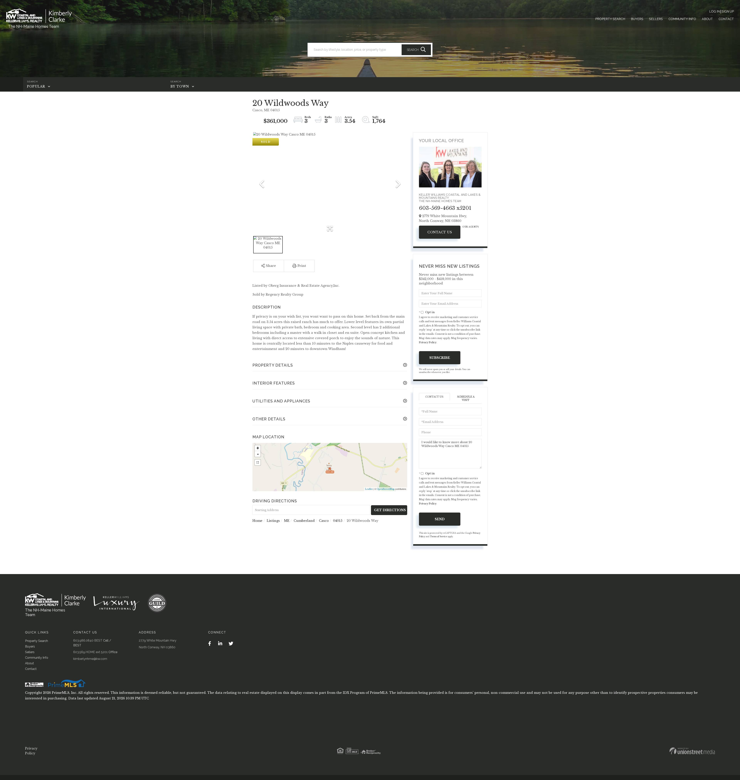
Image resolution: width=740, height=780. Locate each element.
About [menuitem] (707, 19)
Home (257, 521)
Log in (714, 11)
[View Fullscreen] (258, 462)
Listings (273, 521)
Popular (36, 86)
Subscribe (439, 358)
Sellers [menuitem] (656, 19)
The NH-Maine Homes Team (33, 26)
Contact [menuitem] (726, 19)
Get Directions (390, 510)
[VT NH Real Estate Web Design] (692, 750)
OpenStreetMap (385, 489)
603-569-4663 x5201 (445, 208)
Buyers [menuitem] (637, 19)
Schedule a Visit (465, 398)
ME (286, 521)
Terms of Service (438, 536)
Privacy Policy (427, 342)
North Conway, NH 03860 (157, 647)
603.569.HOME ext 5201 (90, 652)
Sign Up (728, 11)
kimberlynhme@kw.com (90, 659)
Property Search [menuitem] (610, 19)
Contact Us (439, 232)
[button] (416, 49)
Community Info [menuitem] (682, 19)
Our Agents (470, 227)
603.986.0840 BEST (87, 640)
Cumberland (304, 521)
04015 (337, 521)
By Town (179, 86)
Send (440, 519)
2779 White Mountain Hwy (157, 640)
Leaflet (369, 489)
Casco (324, 521)
